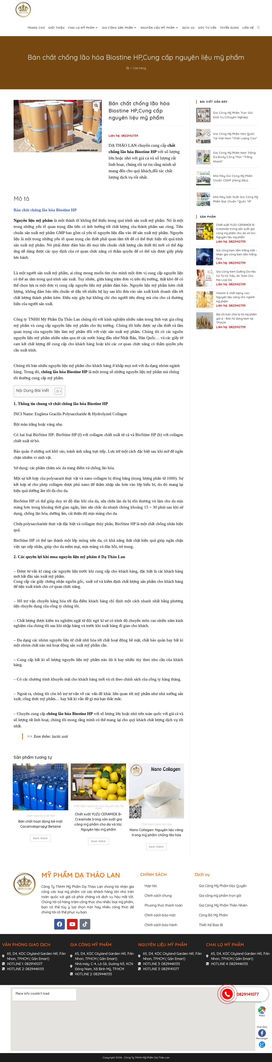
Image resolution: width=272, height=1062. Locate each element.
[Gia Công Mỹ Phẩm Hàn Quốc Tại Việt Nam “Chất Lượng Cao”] (203, 136)
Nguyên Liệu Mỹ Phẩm (109, 807)
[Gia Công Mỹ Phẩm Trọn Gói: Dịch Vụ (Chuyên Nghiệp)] (203, 115)
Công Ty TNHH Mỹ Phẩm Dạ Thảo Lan (147, 1057)
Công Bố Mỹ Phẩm (213, 915)
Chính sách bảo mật (160, 915)
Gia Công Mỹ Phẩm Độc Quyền (223, 886)
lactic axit (60, 736)
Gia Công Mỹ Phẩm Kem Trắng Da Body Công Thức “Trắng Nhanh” (234, 157)
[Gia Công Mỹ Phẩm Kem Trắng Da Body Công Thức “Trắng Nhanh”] (203, 157)
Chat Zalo (262, 1027)
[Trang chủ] (127, 68)
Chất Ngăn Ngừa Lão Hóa (88, 806)
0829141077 (248, 994)
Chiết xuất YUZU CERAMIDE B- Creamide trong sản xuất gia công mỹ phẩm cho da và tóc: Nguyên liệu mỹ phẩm (98, 822)
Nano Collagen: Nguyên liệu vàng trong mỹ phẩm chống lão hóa (156, 832)
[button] (96, 105)
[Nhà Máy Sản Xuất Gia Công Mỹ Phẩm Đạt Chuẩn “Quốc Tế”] (203, 199)
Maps (262, 1015)
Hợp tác (150, 886)
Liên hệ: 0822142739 (123, 136)
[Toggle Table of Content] (56, 391)
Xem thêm (40, 838)
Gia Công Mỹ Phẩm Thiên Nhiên (223, 905)
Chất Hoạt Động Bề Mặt (40, 815)
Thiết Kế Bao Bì (211, 925)
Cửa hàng (139, 68)
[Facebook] (59, 924)
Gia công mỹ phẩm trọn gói (220, 895)
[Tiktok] (85, 924)
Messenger (262, 1038)
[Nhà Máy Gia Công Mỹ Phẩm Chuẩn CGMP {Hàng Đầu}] (203, 178)
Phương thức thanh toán (163, 905)
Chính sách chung (158, 895)
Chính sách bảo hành (160, 925)
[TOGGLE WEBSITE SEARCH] (258, 27)
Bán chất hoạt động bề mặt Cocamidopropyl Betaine (40, 824)
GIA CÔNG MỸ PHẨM (91, 944)
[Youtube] (72, 924)
